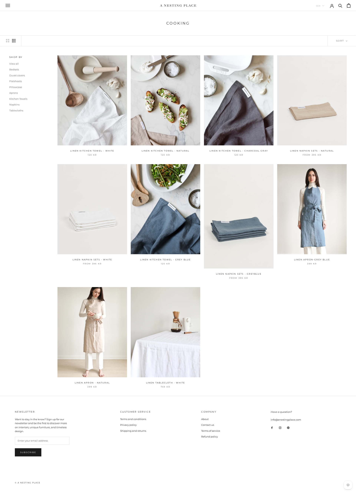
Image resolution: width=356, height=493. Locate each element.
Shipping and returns (133, 430)
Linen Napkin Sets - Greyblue (238, 274)
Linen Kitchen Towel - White (92, 150)
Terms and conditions (133, 419)
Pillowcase (15, 87)
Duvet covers (17, 75)
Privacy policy (128, 424)
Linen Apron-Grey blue (312, 259)
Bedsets (14, 69)
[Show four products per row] (13, 40)
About (205, 419)
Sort (340, 40)
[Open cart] (348, 5)
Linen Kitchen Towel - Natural (165, 150)
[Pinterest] (288, 427)
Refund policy (209, 436)
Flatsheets (15, 81)
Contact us (207, 424)
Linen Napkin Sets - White (92, 259)
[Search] (340, 5)
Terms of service (210, 430)
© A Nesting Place (27, 482)
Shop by (16, 57)
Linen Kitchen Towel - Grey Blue (165, 259)
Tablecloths (16, 110)
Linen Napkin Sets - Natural (312, 150)
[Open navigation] (8, 5)
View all (14, 63)
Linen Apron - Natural (92, 382)
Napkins (14, 104)
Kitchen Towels (18, 98)
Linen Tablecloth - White (165, 382)
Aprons (13, 92)
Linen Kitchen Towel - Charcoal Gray (239, 150)
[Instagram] (280, 427)
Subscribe (28, 452)
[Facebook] (272, 427)
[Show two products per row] (7, 40)
